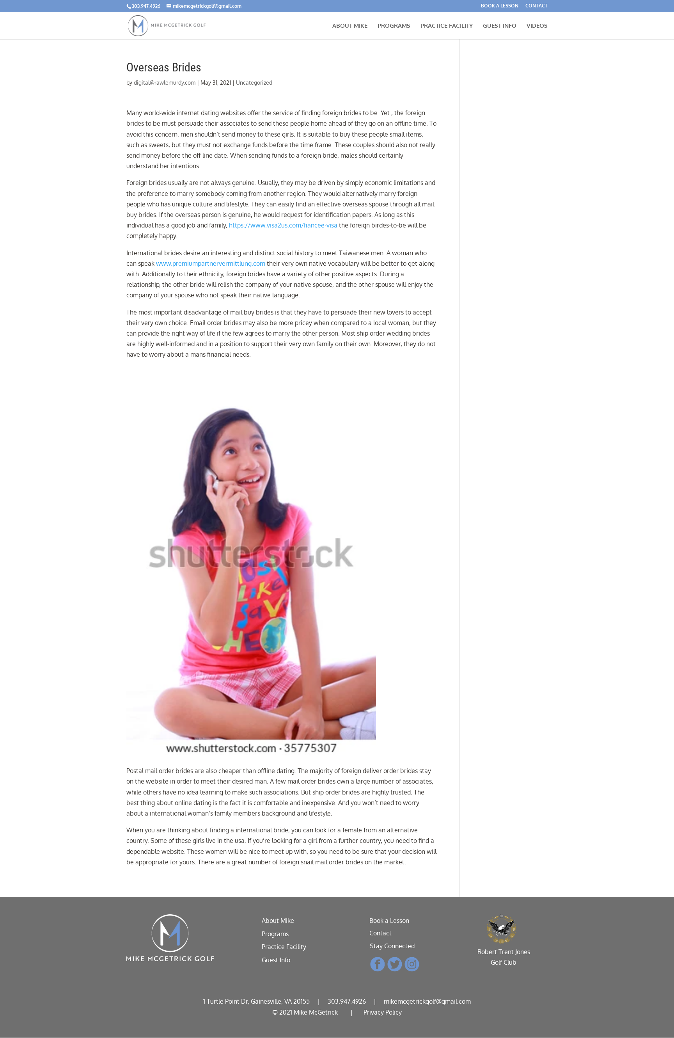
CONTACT (536, 6)
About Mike (278, 920)
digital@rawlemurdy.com (164, 82)
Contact (380, 933)
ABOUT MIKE (349, 26)
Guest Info (276, 960)
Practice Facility (284, 947)
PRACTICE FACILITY (446, 26)
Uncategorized (254, 82)
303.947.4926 (146, 6)
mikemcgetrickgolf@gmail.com (427, 1001)
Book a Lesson (389, 920)
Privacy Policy (383, 1012)
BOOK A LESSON (499, 6)
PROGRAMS (394, 26)
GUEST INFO (499, 26)
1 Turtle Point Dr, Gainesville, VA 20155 (256, 1001)
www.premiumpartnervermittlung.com (210, 263)
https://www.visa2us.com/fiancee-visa (283, 225)
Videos (537, 26)
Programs (275, 934)
